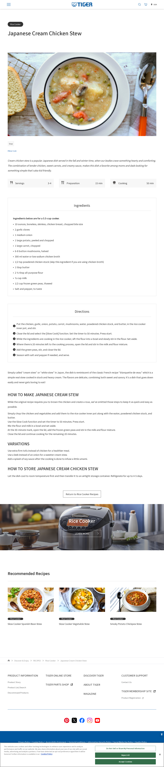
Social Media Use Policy (123, 742)
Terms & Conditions (77, 742)
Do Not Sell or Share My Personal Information (125, 748)
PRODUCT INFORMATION (23, 675)
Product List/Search (17, 687)
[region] (82, 755)
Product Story (14, 682)
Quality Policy (141, 742)
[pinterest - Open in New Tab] (66, 720)
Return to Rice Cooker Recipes (82, 494)
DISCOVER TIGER (94, 675)
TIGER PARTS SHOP (57, 684)
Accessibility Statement (56, 742)
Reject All (125, 755)
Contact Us (126, 682)
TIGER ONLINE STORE (58, 675)
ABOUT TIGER (92, 684)
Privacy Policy (24, 742)
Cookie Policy (38, 742)
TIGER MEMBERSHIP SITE (136, 691)
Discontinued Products (18, 692)
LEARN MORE (82, 533)
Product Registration (131, 697)
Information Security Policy (99, 742)
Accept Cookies (125, 761)
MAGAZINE (90, 694)
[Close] (160, 754)
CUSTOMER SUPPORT (134, 675)
